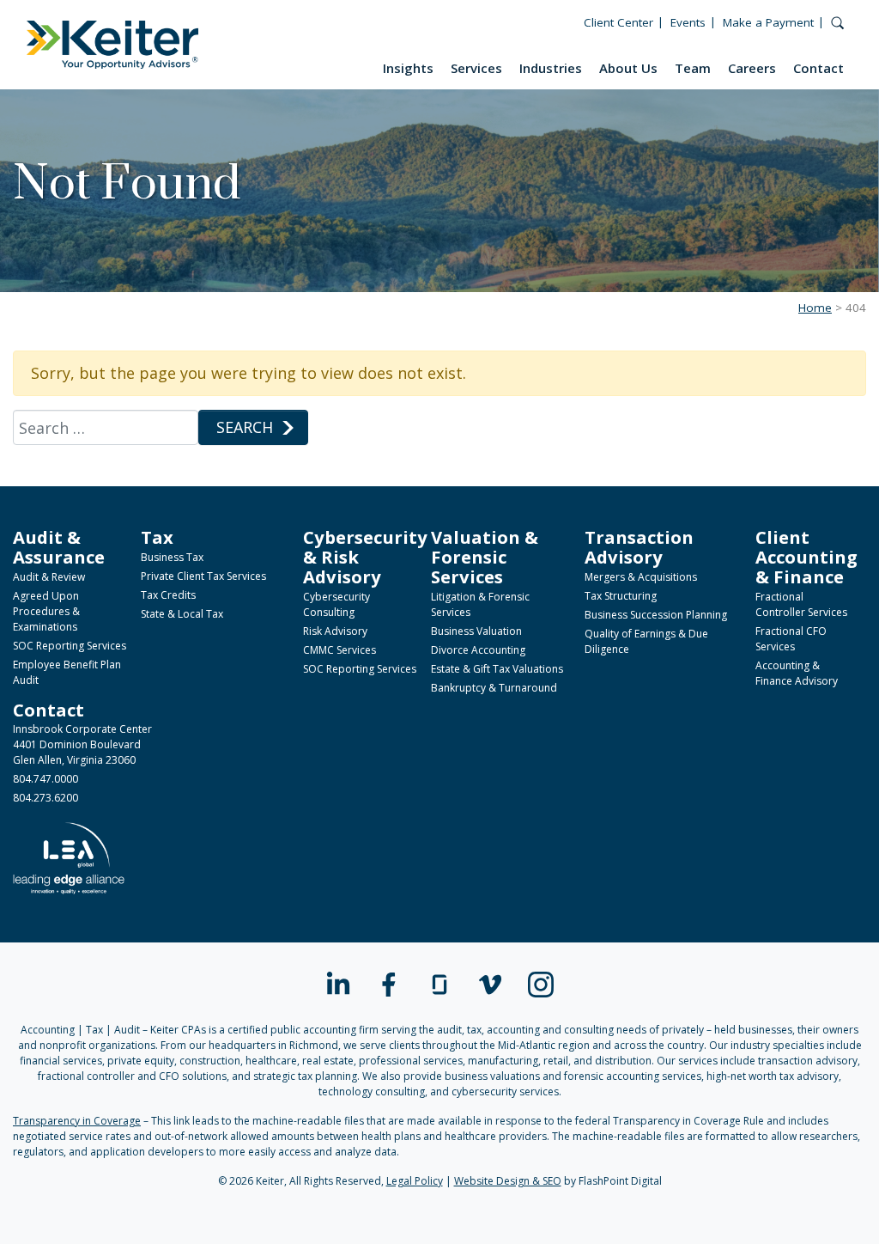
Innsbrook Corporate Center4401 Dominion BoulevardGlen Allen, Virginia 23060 (82, 744)
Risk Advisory (335, 631)
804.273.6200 (45, 797)
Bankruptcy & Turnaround (494, 687)
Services (476, 67)
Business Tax (172, 557)
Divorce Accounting (478, 650)
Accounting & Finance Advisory (796, 673)
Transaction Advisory (639, 547)
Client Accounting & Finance (806, 556)
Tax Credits (168, 595)
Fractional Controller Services (801, 604)
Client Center (618, 22)
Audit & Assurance (59, 547)
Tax (157, 537)
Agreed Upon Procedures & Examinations (46, 611)
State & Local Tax (182, 614)
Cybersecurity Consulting (336, 604)
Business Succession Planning (656, 614)
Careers (752, 67)
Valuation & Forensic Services (484, 556)
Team (693, 67)
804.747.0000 (45, 778)
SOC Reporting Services (69, 645)
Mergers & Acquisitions (641, 577)
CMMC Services (339, 650)
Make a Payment (768, 22)
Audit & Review (49, 577)
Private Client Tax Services (203, 576)
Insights (408, 67)
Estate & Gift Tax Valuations (497, 669)
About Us (628, 67)
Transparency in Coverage (77, 1120)
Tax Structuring (621, 595)
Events (688, 22)
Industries (550, 67)
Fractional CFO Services (791, 639)
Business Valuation (476, 631)
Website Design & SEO (507, 1181)
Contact (818, 67)
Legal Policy (414, 1181)
